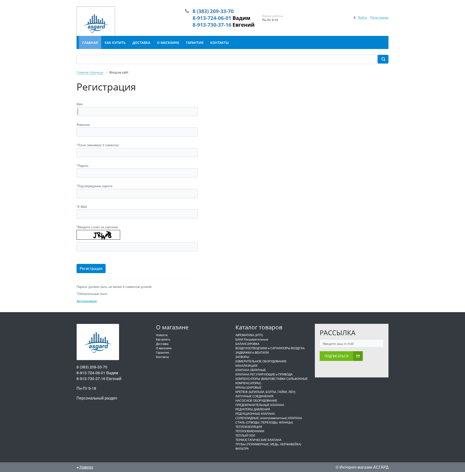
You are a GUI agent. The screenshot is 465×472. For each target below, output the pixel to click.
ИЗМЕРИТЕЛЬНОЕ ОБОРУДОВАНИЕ (261, 361)
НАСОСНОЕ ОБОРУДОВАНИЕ (256, 400)
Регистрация (379, 17)
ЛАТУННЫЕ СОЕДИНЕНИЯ (254, 396)
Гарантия (162, 352)
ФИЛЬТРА (242, 448)
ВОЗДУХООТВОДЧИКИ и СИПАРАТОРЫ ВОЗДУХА (270, 348)
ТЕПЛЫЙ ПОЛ (245, 435)
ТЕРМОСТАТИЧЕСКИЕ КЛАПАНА (258, 440)
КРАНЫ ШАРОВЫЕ (248, 387)
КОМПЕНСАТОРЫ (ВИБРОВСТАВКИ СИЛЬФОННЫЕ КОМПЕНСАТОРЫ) (271, 380)
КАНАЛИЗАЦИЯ (246, 365)
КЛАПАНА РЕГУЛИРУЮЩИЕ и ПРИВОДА (264, 374)
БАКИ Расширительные (251, 339)
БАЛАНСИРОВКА (247, 344)
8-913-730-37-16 (212, 24)
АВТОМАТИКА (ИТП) (249, 335)
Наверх (86, 467)
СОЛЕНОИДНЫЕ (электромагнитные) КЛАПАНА (268, 418)
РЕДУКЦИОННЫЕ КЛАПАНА (255, 413)
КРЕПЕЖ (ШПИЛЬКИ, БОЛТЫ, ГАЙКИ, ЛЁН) (265, 392)
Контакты (162, 357)
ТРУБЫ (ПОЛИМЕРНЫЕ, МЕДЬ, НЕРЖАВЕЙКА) (268, 444)
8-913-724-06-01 (212, 18)
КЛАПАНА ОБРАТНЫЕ (250, 370)
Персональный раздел (97, 398)
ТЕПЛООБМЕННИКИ (249, 431)
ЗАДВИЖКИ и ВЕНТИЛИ (252, 352)
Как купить (163, 339)
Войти (362, 17)
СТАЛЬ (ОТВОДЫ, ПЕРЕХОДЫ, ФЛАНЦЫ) (264, 422)
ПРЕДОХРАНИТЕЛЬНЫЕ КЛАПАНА (259, 405)
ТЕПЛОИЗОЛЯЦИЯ (248, 426)
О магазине (164, 348)
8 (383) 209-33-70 (213, 11)
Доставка (162, 344)
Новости (162, 335)
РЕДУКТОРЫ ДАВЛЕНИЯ (252, 409)
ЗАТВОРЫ (242, 357)
